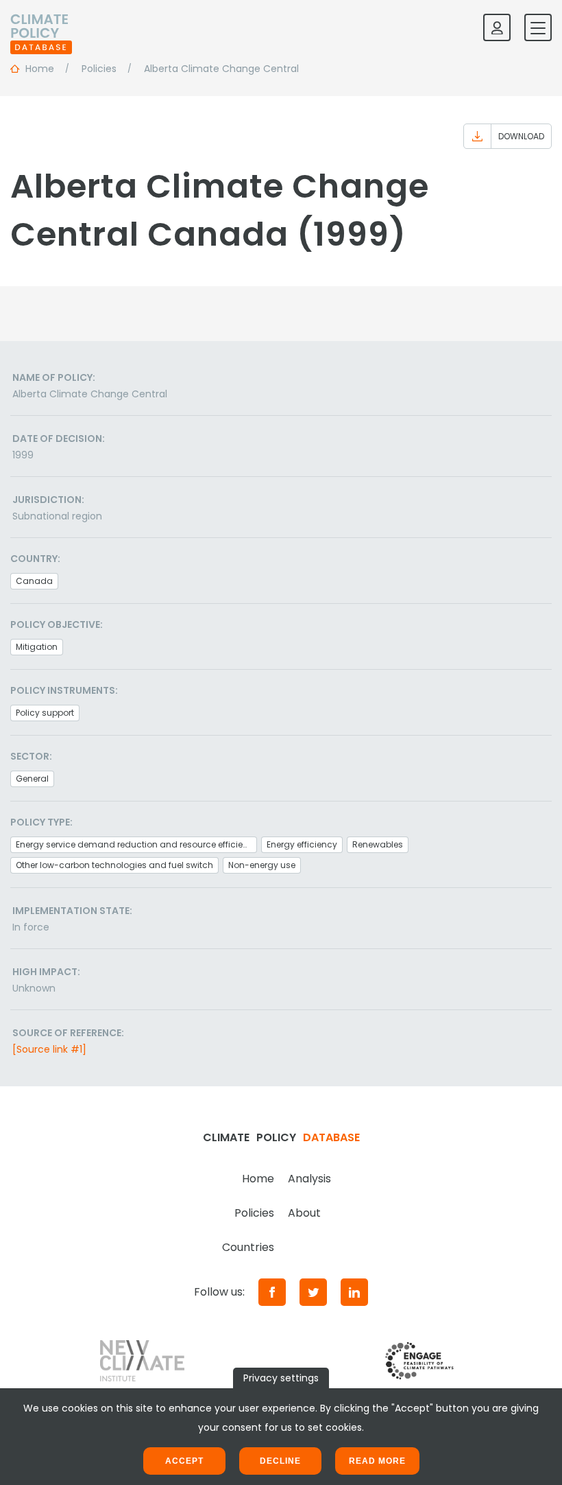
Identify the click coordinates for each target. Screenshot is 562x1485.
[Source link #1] (49, 1049)
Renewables (377, 844)
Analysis (309, 1178)
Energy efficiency (302, 844)
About (304, 1213)
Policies (254, 1213)
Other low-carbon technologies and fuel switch (114, 865)
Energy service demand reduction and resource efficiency (136, 844)
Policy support (45, 712)
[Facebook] (272, 1292)
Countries (248, 1247)
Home (258, 1178)
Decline (280, 1461)
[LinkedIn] (354, 1292)
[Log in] (497, 27)
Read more (377, 1461)
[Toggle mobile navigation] (538, 27)
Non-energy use (261, 865)
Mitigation (37, 647)
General (32, 778)
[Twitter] (313, 1292)
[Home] (41, 27)
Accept (184, 1461)
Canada (34, 581)
